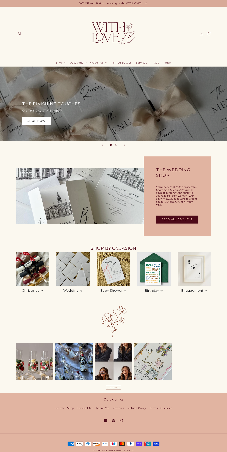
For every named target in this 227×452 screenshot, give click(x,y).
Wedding (71, 291)
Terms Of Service (161, 408)
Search (59, 408)
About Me (102, 408)
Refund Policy (136, 408)
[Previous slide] (102, 145)
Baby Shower (111, 291)
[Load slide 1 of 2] (111, 145)
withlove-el (107, 450)
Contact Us (84, 408)
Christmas (30, 291)
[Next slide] (125, 145)
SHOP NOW (36, 120)
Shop (70, 408)
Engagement (192, 291)
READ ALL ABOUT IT (176, 219)
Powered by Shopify (124, 450)
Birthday (152, 291)
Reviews (118, 408)
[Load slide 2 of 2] (116, 145)
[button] (20, 34)
